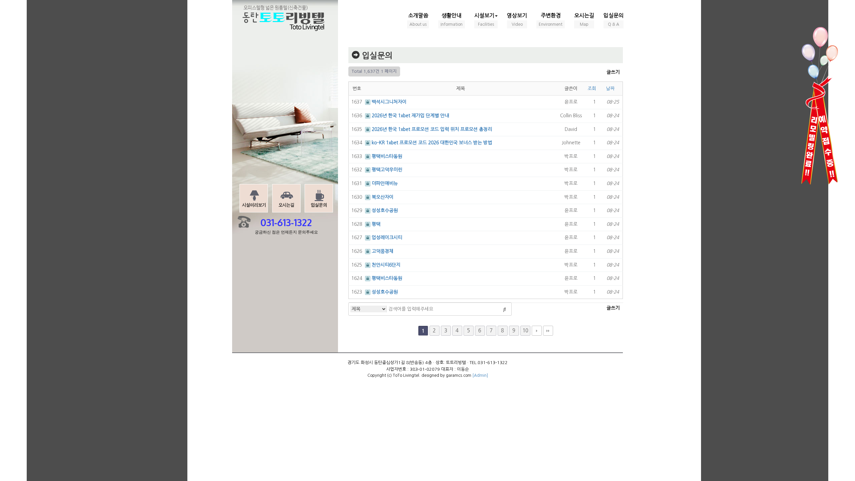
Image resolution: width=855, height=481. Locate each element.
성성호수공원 (385, 210)
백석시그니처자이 (389, 102)
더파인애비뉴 (385, 183)
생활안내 (452, 19)
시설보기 (484, 19)
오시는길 (584, 19)
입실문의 (614, 19)
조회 (592, 88)
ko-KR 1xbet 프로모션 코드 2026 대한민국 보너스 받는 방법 (432, 142)
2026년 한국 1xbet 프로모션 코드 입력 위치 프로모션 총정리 (432, 129)
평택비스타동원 (387, 156)
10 (525, 330)
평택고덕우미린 (387, 169)
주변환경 (550, 19)
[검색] (504, 309)
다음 (537, 331)
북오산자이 (382, 197)
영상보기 (517, 19)
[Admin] (480, 375)
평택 (376, 224)
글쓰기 (613, 72)
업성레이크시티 (387, 237)
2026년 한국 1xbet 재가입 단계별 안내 (410, 115)
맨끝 (548, 331)
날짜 (611, 88)
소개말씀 (418, 19)
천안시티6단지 (386, 265)
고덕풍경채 (382, 251)
